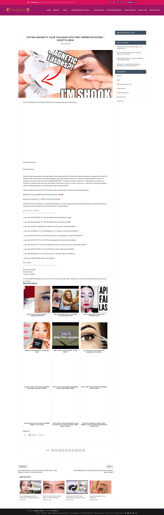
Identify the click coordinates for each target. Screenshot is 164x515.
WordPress (55, 510)
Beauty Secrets (130, 10)
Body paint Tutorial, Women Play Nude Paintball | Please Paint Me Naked (128, 64)
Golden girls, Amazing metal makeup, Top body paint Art (129, 47)
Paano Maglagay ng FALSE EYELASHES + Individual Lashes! (29, 496)
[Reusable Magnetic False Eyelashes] (100, 487)
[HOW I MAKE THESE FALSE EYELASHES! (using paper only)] (77, 487)
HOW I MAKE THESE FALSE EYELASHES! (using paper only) (75, 496)
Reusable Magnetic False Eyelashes (97, 496)
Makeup (56, 10)
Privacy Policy (155, 10)
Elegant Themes (39, 510)
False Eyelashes (65, 44)
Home (49, 10)
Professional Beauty (114, 10)
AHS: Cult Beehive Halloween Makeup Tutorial (53, 2)
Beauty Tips (143, 10)
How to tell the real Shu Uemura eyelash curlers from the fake (129, 53)
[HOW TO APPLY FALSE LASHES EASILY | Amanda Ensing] (54, 487)
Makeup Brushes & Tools (80, 10)
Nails (65, 10)
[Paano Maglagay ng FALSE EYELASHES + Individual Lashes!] (30, 487)
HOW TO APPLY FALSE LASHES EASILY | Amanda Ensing (52, 496)
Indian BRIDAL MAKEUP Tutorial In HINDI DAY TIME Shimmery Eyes (130, 59)
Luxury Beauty (99, 10)
